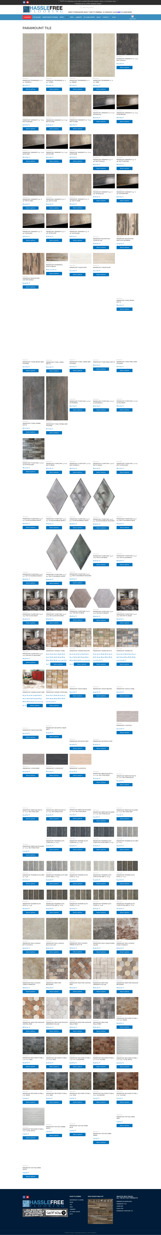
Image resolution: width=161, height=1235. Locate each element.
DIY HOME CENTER (89, 17)
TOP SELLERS (37, 17)
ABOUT (99, 17)
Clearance (27, 17)
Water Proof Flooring (50, 17)
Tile (67, 17)
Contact (106, 17)
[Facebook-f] (24, 1197)
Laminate (79, 17)
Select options (30, 89)
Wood (62, 17)
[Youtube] (27, 2)
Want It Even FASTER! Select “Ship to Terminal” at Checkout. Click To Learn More (100, 12)
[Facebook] (24, 2)
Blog (114, 17)
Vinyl (72, 17)
